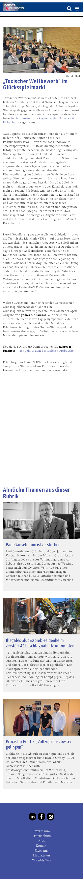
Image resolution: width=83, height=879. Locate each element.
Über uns (41, 851)
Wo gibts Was (41, 860)
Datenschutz (42, 836)
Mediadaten (41, 855)
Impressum (41, 831)
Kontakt (41, 846)
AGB (41, 841)
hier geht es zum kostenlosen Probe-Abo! (47, 351)
